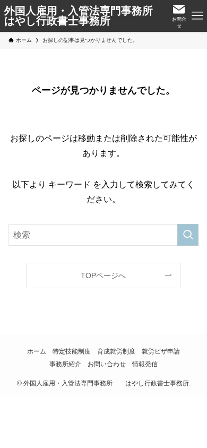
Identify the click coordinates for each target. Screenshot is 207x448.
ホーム (36, 351)
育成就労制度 (116, 351)
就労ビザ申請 (161, 351)
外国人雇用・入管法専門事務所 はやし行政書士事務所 (85, 16)
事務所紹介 (65, 363)
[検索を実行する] (188, 235)
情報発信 (145, 363)
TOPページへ (103, 275)
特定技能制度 (72, 351)
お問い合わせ (107, 363)
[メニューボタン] (197, 16)
